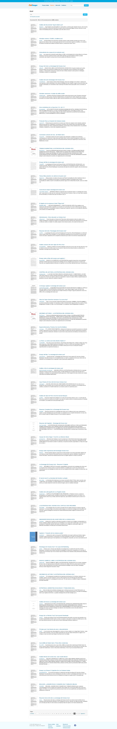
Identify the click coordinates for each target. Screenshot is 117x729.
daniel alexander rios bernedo (45, 370)
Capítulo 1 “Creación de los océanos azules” (51, 533)
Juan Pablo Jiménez (43, 191)
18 (74, 713)
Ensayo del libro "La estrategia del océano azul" (52, 354)
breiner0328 (42, 260)
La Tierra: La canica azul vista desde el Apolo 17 (52, 340)
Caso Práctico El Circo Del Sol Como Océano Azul (52, 382)
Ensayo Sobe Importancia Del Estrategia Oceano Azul (53, 450)
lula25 (40, 631)
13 (63, 713)
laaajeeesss (42, 493)
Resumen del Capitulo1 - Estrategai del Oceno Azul (53, 423)
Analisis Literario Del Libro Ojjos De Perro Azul (51, 244)
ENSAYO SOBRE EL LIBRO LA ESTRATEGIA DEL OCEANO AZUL (57, 560)
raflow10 (41, 68)
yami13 (40, 617)
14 (65, 713)
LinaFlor (41, 232)
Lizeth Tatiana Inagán (44, 287)
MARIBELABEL (42, 205)
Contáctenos (63, 5)
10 (56, 713)
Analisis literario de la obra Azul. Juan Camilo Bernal (53, 656)
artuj (40, 590)
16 (70, 713)
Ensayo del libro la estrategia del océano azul (51, 162)
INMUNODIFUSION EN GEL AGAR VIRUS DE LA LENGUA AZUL (57, 519)
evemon (41, 603)
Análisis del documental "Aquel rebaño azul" (51, 25)
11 (58, 713)
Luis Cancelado (42, 425)
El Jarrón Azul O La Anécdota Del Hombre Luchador (53, 478)
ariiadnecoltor (42, 95)
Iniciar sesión (58, 5)
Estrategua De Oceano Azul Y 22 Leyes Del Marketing (54, 547)
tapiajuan (41, 26)
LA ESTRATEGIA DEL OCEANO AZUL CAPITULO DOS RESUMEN (57, 505)
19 (76, 713)
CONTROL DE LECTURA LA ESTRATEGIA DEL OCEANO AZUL (56, 272)
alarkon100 (41, 562)
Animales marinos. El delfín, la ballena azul (50, 38)
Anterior (32, 713)
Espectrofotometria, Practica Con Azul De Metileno (53, 327)
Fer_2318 (41, 645)
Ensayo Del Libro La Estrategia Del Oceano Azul (52, 66)
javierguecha (42, 439)
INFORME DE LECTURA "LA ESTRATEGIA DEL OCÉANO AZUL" (57, 574)
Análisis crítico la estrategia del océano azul (51, 368)
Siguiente (82, 713)
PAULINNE (41, 507)
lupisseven (41, 178)
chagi (40, 54)
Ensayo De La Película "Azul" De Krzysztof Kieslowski (53, 615)
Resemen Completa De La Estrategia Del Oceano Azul (54, 409)
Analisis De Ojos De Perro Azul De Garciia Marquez (53, 395)
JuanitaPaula (42, 81)
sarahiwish (41, 535)
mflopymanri (42, 219)
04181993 (41, 686)
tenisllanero (41, 658)
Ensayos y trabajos (45, 5)
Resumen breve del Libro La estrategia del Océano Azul (54, 698)
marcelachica (42, 356)
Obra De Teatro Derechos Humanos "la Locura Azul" (53, 299)
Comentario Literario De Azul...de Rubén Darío (52, 134)
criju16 (40, 466)
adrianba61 (41, 301)
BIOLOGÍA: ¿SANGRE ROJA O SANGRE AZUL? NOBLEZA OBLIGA (58, 684)
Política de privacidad (67, 725)
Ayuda (57, 724)
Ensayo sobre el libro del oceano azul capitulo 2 (52, 258)
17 (72, 713)
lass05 (40, 40)
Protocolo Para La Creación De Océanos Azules (52, 121)
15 (67, 713)
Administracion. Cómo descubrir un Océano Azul (52, 217)
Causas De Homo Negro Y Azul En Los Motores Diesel (54, 437)
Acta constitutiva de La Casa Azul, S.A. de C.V (52, 107)
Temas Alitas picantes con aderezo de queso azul (52, 176)
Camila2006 (42, 342)
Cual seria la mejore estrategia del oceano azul (52, 189)
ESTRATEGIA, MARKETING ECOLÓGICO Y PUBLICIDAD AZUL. (57, 588)
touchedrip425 (42, 246)
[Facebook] (75, 726)
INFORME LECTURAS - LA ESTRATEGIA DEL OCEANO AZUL (56, 313)
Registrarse (52, 5)
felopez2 (41, 452)
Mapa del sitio (65, 724)
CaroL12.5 (41, 123)
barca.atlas (41, 480)
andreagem (41, 384)
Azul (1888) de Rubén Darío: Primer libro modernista (53, 643)
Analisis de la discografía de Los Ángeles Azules (52, 492)
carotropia (41, 521)
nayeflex (41, 397)
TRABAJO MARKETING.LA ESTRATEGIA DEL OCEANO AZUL (56, 148)
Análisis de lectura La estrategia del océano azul (52, 601)
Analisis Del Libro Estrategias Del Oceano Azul (51, 79)
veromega (41, 329)
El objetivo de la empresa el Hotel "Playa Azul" (51, 203)
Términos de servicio (66, 727)
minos (40, 699)
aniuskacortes (42, 274)
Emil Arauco (42, 150)
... (37, 713)
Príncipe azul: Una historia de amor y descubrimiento (53, 629)
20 (79, 713)
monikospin (41, 576)
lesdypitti (41, 411)
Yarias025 (41, 164)
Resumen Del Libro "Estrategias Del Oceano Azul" (52, 231)
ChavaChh (41, 136)
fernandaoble (42, 109)
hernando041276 (43, 672)
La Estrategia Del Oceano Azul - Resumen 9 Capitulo (53, 464)
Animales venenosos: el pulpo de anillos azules (52, 93)
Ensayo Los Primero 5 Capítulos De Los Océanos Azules (54, 670)
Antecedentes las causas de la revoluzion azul (51, 52)
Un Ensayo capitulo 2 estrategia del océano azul (52, 286)
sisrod (40, 548)
